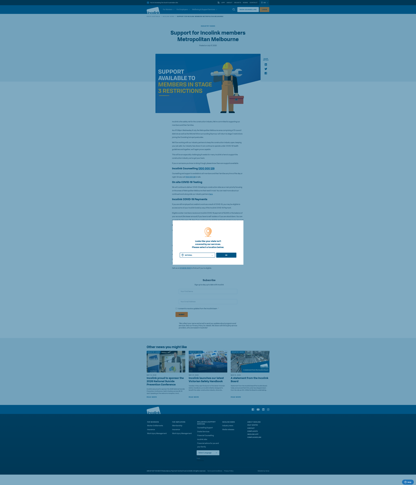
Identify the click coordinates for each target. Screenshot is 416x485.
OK (226, 255)
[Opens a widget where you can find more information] (408, 482)
